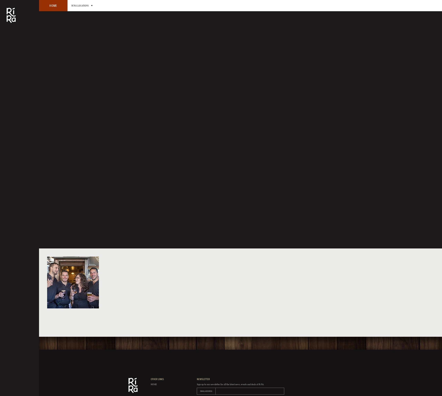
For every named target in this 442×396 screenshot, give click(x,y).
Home (154, 384)
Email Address (206, 391)
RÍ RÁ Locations (80, 5)
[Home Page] (11, 18)
